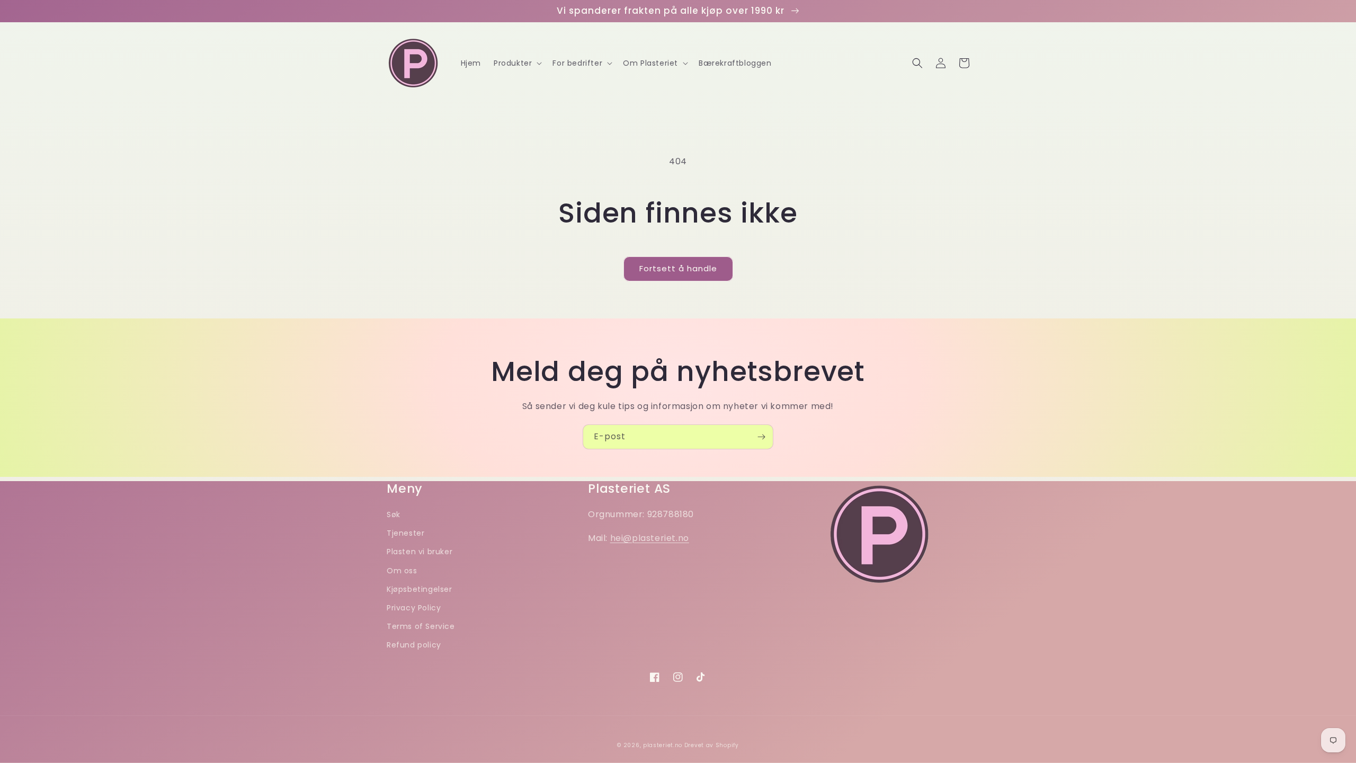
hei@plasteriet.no (649, 538)
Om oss (402, 570)
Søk (393, 514)
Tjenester (405, 533)
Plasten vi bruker (419, 551)
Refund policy (414, 645)
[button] (516, 63)
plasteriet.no (662, 745)
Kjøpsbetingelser (419, 589)
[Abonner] (761, 436)
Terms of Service (421, 626)
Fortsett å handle (678, 268)
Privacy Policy (414, 607)
